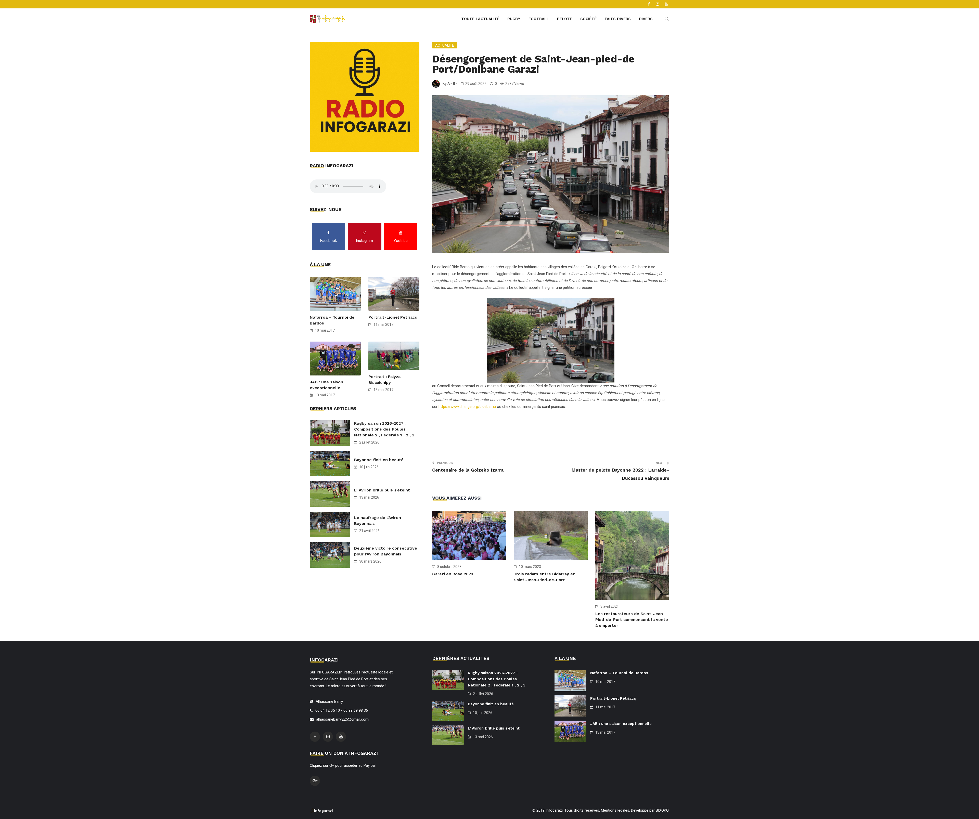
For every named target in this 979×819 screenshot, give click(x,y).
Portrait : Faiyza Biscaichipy (384, 379)
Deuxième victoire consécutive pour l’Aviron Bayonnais (385, 551)
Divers (646, 19)
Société (588, 19)
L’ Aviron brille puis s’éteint (382, 490)
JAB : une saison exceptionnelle (326, 385)
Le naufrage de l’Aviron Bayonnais (377, 520)
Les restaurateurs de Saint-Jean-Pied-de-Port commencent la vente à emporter (631, 619)
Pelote (564, 19)
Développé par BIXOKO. (650, 810)
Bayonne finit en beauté (379, 459)
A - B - (452, 84)
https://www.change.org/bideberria (467, 406)
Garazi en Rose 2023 (452, 573)
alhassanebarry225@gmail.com (342, 719)
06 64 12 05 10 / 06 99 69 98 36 (341, 710)
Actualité (444, 45)
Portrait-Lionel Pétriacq (392, 317)
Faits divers (618, 19)
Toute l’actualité (480, 19)
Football (539, 19)
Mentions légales (615, 810)
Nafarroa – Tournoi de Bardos (332, 320)
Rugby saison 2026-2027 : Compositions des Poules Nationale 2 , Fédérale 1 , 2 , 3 (384, 429)
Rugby (513, 19)
